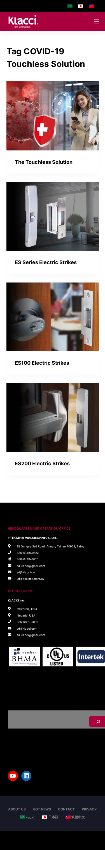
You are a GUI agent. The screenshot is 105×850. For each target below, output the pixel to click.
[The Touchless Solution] (52, 115)
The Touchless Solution (44, 162)
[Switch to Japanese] (80, 5)
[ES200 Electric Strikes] (52, 417)
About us (17, 809)
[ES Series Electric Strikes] (52, 216)
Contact (66, 809)
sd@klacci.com (27, 572)
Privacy (89, 809)
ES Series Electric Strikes (46, 262)
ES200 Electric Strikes (42, 463)
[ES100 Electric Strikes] (52, 317)
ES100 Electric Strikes (42, 363)
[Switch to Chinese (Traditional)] (91, 5)
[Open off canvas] (96, 21)
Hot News (42, 809)
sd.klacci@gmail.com (31, 566)
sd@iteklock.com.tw (30, 578)
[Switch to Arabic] (70, 5)
